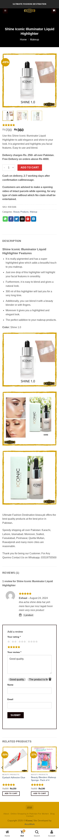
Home (23, 39)
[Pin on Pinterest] (28, 219)
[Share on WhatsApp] (5, 219)
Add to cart (30, 167)
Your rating (14, 637)
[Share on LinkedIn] (33, 219)
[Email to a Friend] (22, 219)
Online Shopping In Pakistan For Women (30, 814)
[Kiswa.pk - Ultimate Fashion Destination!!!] (29, 10)
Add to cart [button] (11, 793)
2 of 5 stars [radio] (14, 642)
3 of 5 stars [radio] (21, 642)
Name (10, 684)
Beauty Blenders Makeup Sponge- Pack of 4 (43, 778)
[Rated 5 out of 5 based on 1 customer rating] (29, 125)
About (6, 814)
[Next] (51, 80)
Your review (14, 652)
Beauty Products (21, 212)
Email (10, 699)
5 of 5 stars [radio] (13, 647)
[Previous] (7, 80)
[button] (5, 10)
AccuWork (30, 824)
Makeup (34, 39)
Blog (52, 814)
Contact (30, 816)
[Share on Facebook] (11, 219)
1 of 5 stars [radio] (8, 642)
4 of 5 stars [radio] (32, 642)
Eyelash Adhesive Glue (13, 777)
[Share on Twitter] (16, 219)
